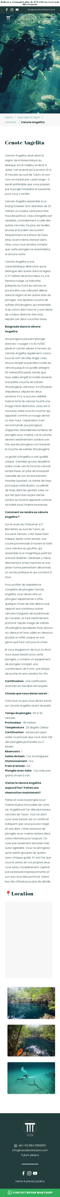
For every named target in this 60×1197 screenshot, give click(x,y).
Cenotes (10, 122)
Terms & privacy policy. (30, 1181)
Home (9, 117)
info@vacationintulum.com (41, 9)
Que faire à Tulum (28, 117)
